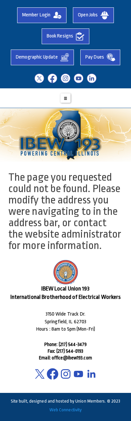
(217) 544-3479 (73, 344)
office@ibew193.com (72, 357)
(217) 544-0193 (69, 351)
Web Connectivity (65, 409)
